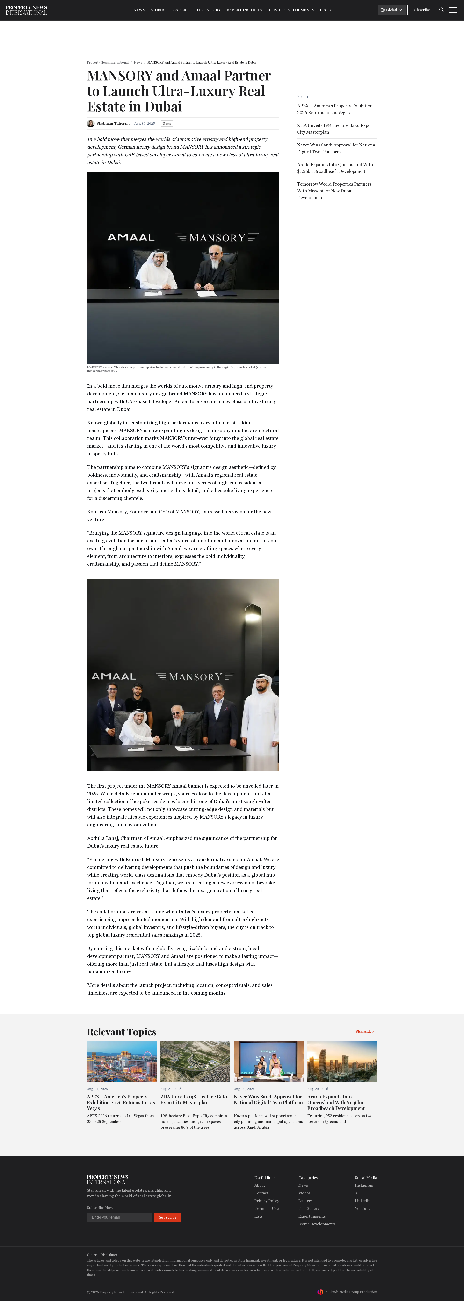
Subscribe (421, 10)
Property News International (108, 62)
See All (363, 1031)
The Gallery (207, 10)
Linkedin (362, 1201)
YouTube (362, 1208)
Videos (158, 10)
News (139, 10)
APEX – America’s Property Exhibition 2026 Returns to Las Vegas (335, 109)
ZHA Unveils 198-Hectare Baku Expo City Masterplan (333, 129)
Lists (325, 10)
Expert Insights (244, 10)
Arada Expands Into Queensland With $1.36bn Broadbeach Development (335, 168)
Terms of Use (266, 1208)
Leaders (179, 10)
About (259, 1185)
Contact (261, 1193)
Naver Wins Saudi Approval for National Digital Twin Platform (337, 148)
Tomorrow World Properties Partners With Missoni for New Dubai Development (334, 191)
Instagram (364, 1185)
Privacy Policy (266, 1201)
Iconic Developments (291, 10)
